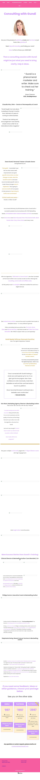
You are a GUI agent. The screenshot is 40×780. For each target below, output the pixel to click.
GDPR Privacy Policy (6, 762)
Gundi (8, 2)
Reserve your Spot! (7, 724)
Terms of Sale (23, 760)
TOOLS (35, 2)
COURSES (25, 2)
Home (4, 2)
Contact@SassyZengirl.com (20, 746)
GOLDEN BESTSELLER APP (17, 2)
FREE (19, 5)
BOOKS (30, 2)
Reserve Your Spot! (33, 732)
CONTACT (4, 766)
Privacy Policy (5, 760)
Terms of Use (23, 762)
